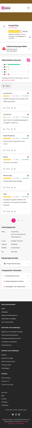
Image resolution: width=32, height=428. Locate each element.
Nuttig (7, 108)
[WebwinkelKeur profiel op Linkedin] (19, 414)
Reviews (4, 355)
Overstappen (5, 368)
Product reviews (6, 365)
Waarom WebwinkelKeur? (9, 315)
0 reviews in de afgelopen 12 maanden (17, 37)
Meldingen (4, 312)
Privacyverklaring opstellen (9, 335)
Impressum (5, 405)
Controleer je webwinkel (9, 342)
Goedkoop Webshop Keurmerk (11, 338)
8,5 (25, 31)
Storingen (4, 402)
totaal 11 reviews (14, 34)
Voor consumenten (7, 322)
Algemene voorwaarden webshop (12, 332)
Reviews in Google (7, 358)
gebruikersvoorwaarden (8, 80)
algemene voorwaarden (16, 423)
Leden (3, 309)
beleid (24, 421)
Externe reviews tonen (8, 361)
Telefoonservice (6, 345)
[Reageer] (12, 107)
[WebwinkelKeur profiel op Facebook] (13, 414)
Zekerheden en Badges (8, 319)
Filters (8, 86)
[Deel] (14, 107)
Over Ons (4, 392)
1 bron (23, 34)
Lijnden (17, 237)
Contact (3, 399)
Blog (2, 396)
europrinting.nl (13, 27)
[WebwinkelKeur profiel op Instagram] (16, 414)
